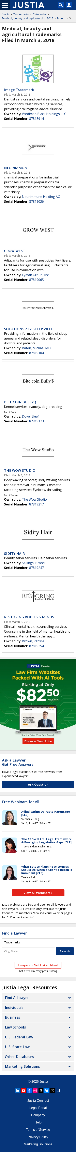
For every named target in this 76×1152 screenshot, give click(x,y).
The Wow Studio (34, 499)
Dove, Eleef (30, 416)
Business (12, 1017)
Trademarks (21, 14)
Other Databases (19, 1056)
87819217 (36, 504)
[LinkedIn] (17, 1090)
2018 (50, 18)
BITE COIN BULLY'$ (20, 402)
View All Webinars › (38, 893)
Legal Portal (38, 1108)
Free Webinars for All (20, 802)
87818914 (36, 118)
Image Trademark (19, 89)
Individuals (14, 1007)
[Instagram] (35, 1090)
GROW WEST (14, 250)
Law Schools (15, 1027)
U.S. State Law (17, 1046)
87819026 (36, 201)
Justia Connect (38, 1100)
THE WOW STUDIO (19, 470)
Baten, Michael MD (36, 348)
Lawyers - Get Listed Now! (38, 965)
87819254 (36, 646)
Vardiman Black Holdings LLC (44, 114)
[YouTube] (23, 1090)
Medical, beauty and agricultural (22, 18)
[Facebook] (29, 1090)
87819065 (36, 279)
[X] (52, 1090)
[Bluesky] (46, 1090)
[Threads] (41, 1090)
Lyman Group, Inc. (35, 275)
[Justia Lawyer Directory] (58, 1090)
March (61, 18)
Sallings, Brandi (33, 563)
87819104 (36, 353)
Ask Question (38, 784)
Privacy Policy (38, 1137)
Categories (40, 14)
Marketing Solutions (22, 1066)
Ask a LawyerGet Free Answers (17, 762)
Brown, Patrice (33, 641)
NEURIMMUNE (16, 168)
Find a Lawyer (14, 933)
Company (38, 1115)
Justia (6, 14)
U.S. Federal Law (19, 1037)
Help (38, 1122)
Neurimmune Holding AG (41, 196)
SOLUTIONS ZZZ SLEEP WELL (28, 329)
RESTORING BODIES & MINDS (29, 617)
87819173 (36, 421)
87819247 (36, 567)
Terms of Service (38, 1129)
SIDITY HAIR (14, 553)
